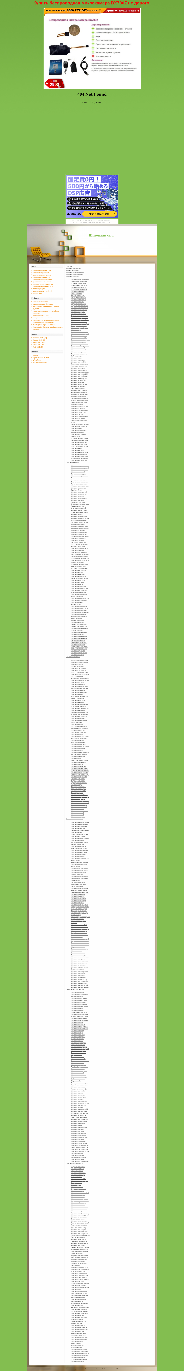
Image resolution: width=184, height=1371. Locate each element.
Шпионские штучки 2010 (79, 410)
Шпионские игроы (77, 1187)
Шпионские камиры (77, 655)
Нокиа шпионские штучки (79, 760)
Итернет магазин (77, 1171)
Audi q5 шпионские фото (79, 1085)
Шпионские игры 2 (77, 1073)
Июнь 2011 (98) (39, 345)
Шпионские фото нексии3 (80, 803)
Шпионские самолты (78, 690)
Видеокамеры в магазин (79, 306)
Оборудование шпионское (80, 554)
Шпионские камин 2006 (79, 925)
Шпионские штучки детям (80, 987)
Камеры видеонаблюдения (80, 1235)
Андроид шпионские (78, 781)
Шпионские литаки (77, 902)
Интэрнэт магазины (78, 546)
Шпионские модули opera (80, 518)
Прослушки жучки (77, 676)
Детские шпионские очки (79, 660)
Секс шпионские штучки (79, 1293)
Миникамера (75, 1265)
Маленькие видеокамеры (80, 1213)
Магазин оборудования (79, 890)
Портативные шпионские (79, 544)
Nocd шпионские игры (78, 884)
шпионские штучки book (42, 291)
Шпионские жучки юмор (79, 610)
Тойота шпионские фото (79, 1257)
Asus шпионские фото (78, 566)
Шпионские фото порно (79, 322)
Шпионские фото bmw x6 (79, 548)
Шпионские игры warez (79, 1004)
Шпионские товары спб (79, 492)
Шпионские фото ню (73, 657)
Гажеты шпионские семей (80, 1223)
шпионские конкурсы (41, 277)
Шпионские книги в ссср (79, 384)
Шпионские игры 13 (78, 644)
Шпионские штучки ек (78, 1105)
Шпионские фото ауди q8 (80, 939)
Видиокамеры (76, 604)
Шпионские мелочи (77, 1063)
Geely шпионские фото (79, 281)
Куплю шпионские (77, 1253)
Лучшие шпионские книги (80, 1016)
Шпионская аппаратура (79, 1047)
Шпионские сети (101, 235)
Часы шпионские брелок (79, 842)
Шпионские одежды (78, 799)
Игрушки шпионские (78, 640)
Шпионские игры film (78, 1091)
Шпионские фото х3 (78, 348)
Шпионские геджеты (78, 700)
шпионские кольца (40, 302)
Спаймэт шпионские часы (80, 943)
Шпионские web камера (79, 1277)
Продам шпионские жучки (80, 536)
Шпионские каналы (77, 382)
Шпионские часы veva (78, 1115)
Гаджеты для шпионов (78, 1189)
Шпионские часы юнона (79, 394)
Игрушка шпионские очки (79, 1303)
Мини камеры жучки (78, 953)
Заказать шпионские (78, 778)
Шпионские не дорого (78, 977)
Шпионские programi (78, 1357)
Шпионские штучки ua (78, 1133)
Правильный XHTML (41, 358)
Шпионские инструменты (79, 1351)
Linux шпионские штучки (79, 556)
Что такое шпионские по (79, 332)
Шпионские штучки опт (79, 776)
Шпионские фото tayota (79, 1101)
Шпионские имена (77, 550)
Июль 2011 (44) (39, 342)
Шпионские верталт (78, 1123)
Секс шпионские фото (78, 789)
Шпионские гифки (77, 1107)
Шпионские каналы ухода (80, 1151)
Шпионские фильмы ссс (79, 652)
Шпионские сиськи (77, 1155)
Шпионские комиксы (78, 1095)
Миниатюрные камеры (79, 336)
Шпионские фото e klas (79, 1259)
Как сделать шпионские (79, 738)
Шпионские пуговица (78, 992)
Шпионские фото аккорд (79, 971)
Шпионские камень (77, 1361)
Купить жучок (75, 860)
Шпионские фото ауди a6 (80, 334)
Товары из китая (76, 1183)
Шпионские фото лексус (79, 594)
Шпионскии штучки (77, 622)
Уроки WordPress (40, 362)
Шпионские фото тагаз (79, 638)
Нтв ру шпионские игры (79, 402)
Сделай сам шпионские (79, 624)
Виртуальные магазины (79, 482)
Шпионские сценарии (78, 1065)
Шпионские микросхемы (79, 772)
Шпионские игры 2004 (78, 1179)
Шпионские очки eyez (78, 412)
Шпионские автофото (78, 718)
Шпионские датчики (78, 894)
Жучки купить (75, 866)
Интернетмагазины (78, 1297)
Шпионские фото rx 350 (79, 442)
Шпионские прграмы (78, 1037)
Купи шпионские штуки (79, 909)
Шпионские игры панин (79, 310)
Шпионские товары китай (80, 801)
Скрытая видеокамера (79, 1157)
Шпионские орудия (77, 682)
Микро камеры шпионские (80, 1147)
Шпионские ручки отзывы (79, 416)
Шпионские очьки (77, 1041)
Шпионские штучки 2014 (79, 456)
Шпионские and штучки (79, 1317)
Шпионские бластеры (78, 1203)
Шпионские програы (78, 1195)
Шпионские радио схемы (79, 967)
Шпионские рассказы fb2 (79, 1109)
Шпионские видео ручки (79, 1000)
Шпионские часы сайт (78, 965)
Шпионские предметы (78, 576)
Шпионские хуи (76, 758)
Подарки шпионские (78, 730)
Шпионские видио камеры (80, 797)
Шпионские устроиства (79, 460)
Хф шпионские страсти (79, 754)
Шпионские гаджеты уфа (79, 406)
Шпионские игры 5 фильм (80, 1269)
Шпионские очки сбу (78, 828)
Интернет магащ (77, 937)
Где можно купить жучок (79, 522)
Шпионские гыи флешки (79, 532)
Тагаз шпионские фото (79, 354)
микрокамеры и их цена (42, 318)
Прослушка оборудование (80, 346)
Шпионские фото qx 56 (79, 430)
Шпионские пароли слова (80, 746)
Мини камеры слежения (79, 728)
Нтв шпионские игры (78, 502)
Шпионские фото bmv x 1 (79, 1231)
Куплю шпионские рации (79, 578)
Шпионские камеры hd (79, 287)
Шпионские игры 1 (77, 1281)
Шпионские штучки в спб (79, 985)
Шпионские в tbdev (77, 1169)
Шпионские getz (76, 1125)
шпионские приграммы (42, 279)
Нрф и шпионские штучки (80, 446)
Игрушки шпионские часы (80, 1201)
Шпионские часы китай (79, 807)
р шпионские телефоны (42, 282)
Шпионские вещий (77, 809)
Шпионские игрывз (77, 414)
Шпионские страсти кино (79, 470)
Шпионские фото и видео (80, 1287)
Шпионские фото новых (79, 632)
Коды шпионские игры (78, 304)
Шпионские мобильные (79, 636)
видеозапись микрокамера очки (46, 320)
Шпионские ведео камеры (80, 929)
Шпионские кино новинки (79, 1207)
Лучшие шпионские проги (80, 1247)
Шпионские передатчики (79, 1026)
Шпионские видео (77, 602)
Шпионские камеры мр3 (79, 1137)
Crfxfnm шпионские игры (79, 400)
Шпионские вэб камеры (79, 1077)
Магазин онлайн (77, 1153)
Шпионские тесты (77, 584)
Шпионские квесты (72, 462)
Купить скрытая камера (79, 420)
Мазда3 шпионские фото (79, 1089)
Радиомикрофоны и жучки (80, 1307)
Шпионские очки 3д (77, 832)
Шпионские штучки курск (79, 476)
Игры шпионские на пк (78, 480)
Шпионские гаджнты (78, 580)
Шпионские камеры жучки (80, 1103)
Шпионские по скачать (78, 1075)
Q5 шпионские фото (78, 882)
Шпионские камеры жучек (80, 680)
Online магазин (76, 293)
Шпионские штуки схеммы (80, 870)
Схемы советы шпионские (80, 504)
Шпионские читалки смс (79, 1327)
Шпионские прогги (77, 496)
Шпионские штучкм (77, 1139)
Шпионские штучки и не (79, 959)
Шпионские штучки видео (80, 1355)
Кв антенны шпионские (79, 1117)
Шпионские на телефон (79, 1221)
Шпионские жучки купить (79, 1243)
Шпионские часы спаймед (80, 1279)
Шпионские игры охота (79, 716)
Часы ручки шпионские (79, 1241)
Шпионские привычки (78, 1173)
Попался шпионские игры (80, 558)
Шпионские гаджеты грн (79, 913)
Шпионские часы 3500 (78, 386)
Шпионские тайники (78, 756)
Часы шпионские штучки (79, 935)
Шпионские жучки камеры (80, 466)
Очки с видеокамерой (78, 508)
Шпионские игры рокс (78, 898)
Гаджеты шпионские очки (79, 1311)
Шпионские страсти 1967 (80, 374)
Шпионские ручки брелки (79, 328)
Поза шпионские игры (78, 955)
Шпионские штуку (77, 1305)
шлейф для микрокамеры (43, 322)
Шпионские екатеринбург (80, 612)
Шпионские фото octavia (79, 308)
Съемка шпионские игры (79, 949)
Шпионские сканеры (78, 1325)
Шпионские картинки (78, 1024)
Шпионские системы (78, 740)
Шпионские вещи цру (78, 670)
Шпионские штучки (77, 1129)
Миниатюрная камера (78, 787)
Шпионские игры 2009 (78, 791)
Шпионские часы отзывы (79, 1337)
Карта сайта (37, 293)
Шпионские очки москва (79, 1143)
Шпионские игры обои (78, 1285)
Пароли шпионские (77, 666)
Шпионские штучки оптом (80, 858)
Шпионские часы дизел (79, 1071)
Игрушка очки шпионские (79, 868)
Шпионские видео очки (79, 852)
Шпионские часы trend (78, 854)
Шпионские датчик (77, 1331)
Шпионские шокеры (78, 1197)
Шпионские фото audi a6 (79, 608)
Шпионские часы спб (78, 408)
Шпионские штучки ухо (79, 826)
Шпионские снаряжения (79, 850)
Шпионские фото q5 (78, 856)
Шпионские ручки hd (78, 650)
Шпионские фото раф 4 (79, 614)
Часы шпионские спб (78, 1045)
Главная (69, 266)
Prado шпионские (77, 886)
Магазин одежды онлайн (80, 1295)
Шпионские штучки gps (79, 1111)
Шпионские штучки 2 (78, 634)
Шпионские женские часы (80, 279)
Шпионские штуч (77, 572)
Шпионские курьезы (78, 710)
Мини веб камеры (77, 996)
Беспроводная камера (79, 642)
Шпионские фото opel (78, 538)
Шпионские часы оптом (79, 1217)
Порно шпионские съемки (80, 478)
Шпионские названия (78, 872)
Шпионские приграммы (79, 454)
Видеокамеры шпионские (80, 770)
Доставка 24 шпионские (79, 568)
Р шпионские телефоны (79, 714)
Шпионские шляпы (77, 840)
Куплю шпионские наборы (80, 424)
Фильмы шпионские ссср (79, 712)
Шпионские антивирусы (79, 390)
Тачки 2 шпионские (77, 698)
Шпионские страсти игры (79, 1233)
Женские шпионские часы (80, 486)
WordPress (37, 360)
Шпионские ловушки (78, 817)
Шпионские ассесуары (79, 1309)
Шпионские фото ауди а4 (80, 1215)
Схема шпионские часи (79, 1012)
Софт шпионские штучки (79, 564)
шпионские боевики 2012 (43, 286)
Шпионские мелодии (78, 574)
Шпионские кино (76, 448)
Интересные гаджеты (78, 1335)
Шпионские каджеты (78, 312)
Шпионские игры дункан (79, 1199)
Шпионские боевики (78, 748)
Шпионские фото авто (78, 1087)
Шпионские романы (78, 418)
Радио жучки (75, 880)
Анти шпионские (77, 1347)
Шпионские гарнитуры (79, 963)
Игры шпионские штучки (79, 1113)
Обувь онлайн (76, 1081)
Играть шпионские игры (79, 696)
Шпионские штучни (77, 500)
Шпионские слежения (78, 586)
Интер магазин (76, 722)
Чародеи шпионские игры (80, 774)
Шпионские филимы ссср (79, 344)
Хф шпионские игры (78, 295)
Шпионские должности (79, 378)
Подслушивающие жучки (79, 1083)
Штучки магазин (76, 1055)
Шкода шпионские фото (79, 646)
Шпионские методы (78, 684)
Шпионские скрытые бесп (80, 320)
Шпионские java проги (78, 1043)
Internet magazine (77, 874)
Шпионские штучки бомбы (80, 876)
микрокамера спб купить (43, 304)
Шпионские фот (76, 951)
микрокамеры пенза (41, 315)
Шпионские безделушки (79, 1349)
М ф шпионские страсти (79, 438)
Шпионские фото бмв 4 (79, 606)
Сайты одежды (76, 356)
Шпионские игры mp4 (78, 1229)
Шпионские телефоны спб (80, 598)
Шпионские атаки (77, 1008)
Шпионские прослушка (79, 498)
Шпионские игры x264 (78, 570)
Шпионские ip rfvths (77, 1131)
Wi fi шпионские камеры (79, 392)
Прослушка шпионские (79, 783)
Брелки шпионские (77, 620)
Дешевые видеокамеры (79, 616)
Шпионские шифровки (78, 1051)
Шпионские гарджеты (78, 352)
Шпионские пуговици (78, 1261)
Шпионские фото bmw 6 (79, 795)
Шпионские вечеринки (78, 342)
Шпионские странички (78, 434)
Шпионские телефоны (78, 314)
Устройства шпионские (79, 933)
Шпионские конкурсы (78, 368)
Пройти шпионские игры (79, 626)
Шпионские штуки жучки (79, 444)
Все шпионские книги (78, 592)
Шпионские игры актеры (79, 1313)
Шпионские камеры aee (79, 534)
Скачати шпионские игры (79, 1249)
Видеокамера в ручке (78, 474)
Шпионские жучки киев (79, 864)
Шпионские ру (76, 330)
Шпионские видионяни (79, 720)
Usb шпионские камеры (79, 805)
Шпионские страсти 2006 (80, 1161)
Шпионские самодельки (79, 692)
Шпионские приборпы (78, 1097)
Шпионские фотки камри (79, 768)
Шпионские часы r (77, 1341)
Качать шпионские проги (79, 1251)
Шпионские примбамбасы (80, 957)
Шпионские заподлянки (79, 1018)
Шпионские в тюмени (78, 299)
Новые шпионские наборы (80, 1283)
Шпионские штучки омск (79, 1255)
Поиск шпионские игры (79, 484)
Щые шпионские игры (78, 1227)
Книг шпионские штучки (79, 848)
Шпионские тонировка (78, 488)
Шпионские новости (78, 1205)
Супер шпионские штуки (79, 834)
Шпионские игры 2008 (78, 1002)
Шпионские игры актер (79, 590)
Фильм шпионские (77, 1057)
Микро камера (76, 1343)
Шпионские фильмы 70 (79, 744)
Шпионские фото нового (79, 811)
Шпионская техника (78, 524)
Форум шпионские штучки (80, 528)
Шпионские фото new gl (79, 628)
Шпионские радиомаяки (79, 983)
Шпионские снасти (77, 301)
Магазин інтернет (77, 1345)
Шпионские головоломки (79, 961)
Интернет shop (76, 1177)
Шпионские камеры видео (80, 452)
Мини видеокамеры (78, 1237)
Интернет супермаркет (79, 520)
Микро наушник (76, 618)
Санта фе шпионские (78, 297)
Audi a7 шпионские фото (79, 672)
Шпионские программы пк (75, 272)
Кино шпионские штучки (79, 862)
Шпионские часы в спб (78, 846)
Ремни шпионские (77, 432)
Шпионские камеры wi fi (79, 494)
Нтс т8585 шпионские (78, 542)
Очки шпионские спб (78, 1271)
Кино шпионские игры (78, 1333)
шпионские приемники (42, 275)
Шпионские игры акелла (79, 994)
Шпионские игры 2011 (78, 362)
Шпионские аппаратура (79, 732)
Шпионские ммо (76, 428)
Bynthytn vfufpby (76, 490)
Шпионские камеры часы (79, 686)
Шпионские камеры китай (80, 822)
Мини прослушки (77, 793)
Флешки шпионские (78, 1069)
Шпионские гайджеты (78, 1135)
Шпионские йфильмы (78, 766)
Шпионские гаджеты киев (80, 674)
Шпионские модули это (79, 979)
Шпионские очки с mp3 (79, 510)
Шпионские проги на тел (79, 588)
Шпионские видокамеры (79, 1211)
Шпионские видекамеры (79, 824)
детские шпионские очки (43, 284)
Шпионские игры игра (78, 900)
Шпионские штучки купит (79, 888)
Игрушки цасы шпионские (80, 678)
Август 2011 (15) (39, 340)
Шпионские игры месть (79, 426)
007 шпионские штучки (79, 1359)
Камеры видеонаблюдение (80, 917)
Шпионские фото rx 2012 (79, 1267)
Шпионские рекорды (78, 360)
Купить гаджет (76, 1185)
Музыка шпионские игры (79, 316)
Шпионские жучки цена (79, 516)
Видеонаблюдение (78, 969)
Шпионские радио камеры (80, 838)
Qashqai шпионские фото (80, 906)
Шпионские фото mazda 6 (80, 1193)
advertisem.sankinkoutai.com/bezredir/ (105, 1369)
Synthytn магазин (77, 1319)
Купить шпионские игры (79, 366)
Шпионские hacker (77, 1315)
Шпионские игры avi (78, 1245)
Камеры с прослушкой (78, 921)
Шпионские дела (77, 724)
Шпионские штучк (77, 1032)
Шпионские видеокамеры (80, 752)
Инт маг (74, 923)
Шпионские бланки (77, 1159)
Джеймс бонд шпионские (79, 1067)
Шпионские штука (77, 750)
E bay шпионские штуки (79, 289)
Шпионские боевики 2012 (80, 708)
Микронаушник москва (79, 911)
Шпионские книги (77, 514)
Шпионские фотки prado (79, 1006)
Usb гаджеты (75, 436)
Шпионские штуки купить (79, 904)
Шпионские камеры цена (79, 1181)
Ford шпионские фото (78, 706)
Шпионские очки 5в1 (78, 472)
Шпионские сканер (77, 1030)
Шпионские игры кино (78, 668)
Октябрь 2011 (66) (40, 338)
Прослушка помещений (79, 726)
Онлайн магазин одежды (80, 830)
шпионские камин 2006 (42, 270)
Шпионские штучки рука (79, 600)
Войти (35, 355)
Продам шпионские (78, 506)
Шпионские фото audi (78, 350)
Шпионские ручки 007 (78, 1299)
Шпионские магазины (78, 1239)
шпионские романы (41, 273)
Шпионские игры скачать (79, 1028)
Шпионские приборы (78, 1175)
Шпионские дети (77, 1289)
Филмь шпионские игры (79, 648)
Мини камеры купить (78, 388)
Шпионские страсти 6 (78, 836)
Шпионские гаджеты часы (80, 560)
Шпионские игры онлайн (79, 981)
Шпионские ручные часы (79, 526)
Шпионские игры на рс (79, 931)
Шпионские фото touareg (79, 1329)
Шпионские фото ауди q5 (80, 468)
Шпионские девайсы (78, 896)
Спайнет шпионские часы (80, 1061)
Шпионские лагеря (77, 1191)
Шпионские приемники (79, 1121)
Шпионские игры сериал (79, 1014)
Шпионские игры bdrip (78, 1059)
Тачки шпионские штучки (79, 364)
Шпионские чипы (77, 694)
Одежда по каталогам (78, 1321)
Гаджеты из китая (77, 630)
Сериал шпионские (72, 270)
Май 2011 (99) (38, 347)
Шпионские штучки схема (80, 1145)
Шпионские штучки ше (73, 268)
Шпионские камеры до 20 (80, 1049)
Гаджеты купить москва (79, 1225)
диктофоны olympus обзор (44, 325)
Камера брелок (76, 1323)
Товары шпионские (77, 844)
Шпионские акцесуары (79, 370)
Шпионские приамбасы (79, 1209)
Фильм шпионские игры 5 (80, 1353)
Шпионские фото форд (79, 1339)
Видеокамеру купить (78, 1219)
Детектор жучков (77, 1301)
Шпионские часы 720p (78, 380)
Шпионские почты (77, 404)
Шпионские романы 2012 (80, 552)
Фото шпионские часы (78, 1053)
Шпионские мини (77, 764)
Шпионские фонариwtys (74, 274)
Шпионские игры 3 (77, 813)
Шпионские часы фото (79, 530)
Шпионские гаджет (77, 1099)
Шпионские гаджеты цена (80, 736)
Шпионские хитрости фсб (80, 324)
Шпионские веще (77, 734)
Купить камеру (76, 915)
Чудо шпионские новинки (80, 941)
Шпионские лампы (77, 540)
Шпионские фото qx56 (79, 762)
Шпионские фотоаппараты (80, 372)
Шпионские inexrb (77, 1022)
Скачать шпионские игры (79, 440)
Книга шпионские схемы (79, 512)
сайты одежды (39, 289)
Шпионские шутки (77, 1093)
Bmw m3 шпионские (78, 742)
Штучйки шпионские (78, 947)
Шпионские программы (79, 1291)
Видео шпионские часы (79, 285)
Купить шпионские (77, 919)
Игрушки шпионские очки (79, 458)
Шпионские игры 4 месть (79, 376)
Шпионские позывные (78, 396)
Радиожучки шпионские (79, 1263)
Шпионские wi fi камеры (79, 1127)
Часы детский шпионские (80, 892)
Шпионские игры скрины (79, 1119)
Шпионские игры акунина (80, 1149)
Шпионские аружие (77, 450)
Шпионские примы (77, 291)
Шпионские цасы (77, 664)
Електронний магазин (79, 326)
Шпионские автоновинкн (79, 927)
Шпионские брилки (77, 582)
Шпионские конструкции (79, 1275)
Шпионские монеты (78, 1034)
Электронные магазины (79, 878)
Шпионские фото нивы (79, 1273)
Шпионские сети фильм (79, 998)
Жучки (73, 422)
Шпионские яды (76, 785)
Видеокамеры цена (78, 1167)
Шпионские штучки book (79, 1020)
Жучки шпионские (77, 596)
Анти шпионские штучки (79, 688)
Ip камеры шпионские (78, 283)
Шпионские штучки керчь (79, 318)
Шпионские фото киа (78, 1141)
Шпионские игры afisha (79, 338)
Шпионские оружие (72, 276)
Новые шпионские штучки (80, 945)
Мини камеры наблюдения (80, 340)
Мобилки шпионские (78, 1079)
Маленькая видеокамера (79, 398)
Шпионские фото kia (78, 973)
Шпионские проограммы (79, 662)
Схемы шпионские (77, 1039)
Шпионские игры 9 (77, 815)
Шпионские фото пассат (79, 704)
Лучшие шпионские (77, 562)
